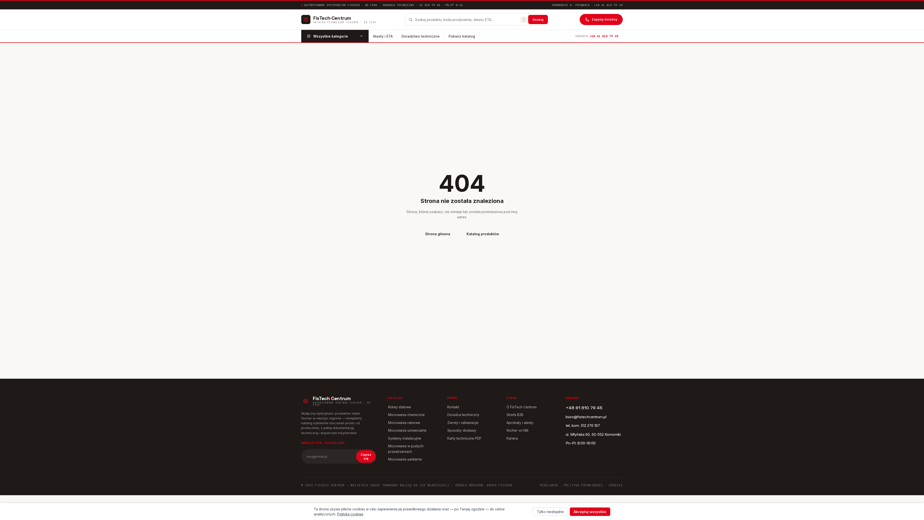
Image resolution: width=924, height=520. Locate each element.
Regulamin (549, 485)
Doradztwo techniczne (421, 36)
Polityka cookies (350, 514)
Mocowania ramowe (404, 423)
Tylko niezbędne (550, 512)
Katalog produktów (483, 234)
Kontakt (453, 407)
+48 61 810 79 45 (608, 5)
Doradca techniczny (463, 415)
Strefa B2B (515, 415)
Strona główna (437, 234)
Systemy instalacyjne (404, 438)
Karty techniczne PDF (464, 438)
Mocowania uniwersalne (407, 430)
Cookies (616, 485)
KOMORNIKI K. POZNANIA (571, 5)
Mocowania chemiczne (406, 415)
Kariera (512, 438)
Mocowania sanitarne (405, 459)
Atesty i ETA (383, 36)
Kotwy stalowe (399, 407)
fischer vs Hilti (517, 430)
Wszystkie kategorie (330, 36)
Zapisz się (365, 456)
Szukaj (538, 19)
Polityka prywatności (583, 485)
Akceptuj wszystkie (590, 512)
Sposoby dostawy (461, 430)
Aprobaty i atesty (520, 423)
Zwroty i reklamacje (462, 423)
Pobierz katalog (462, 36)
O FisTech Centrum (522, 407)
